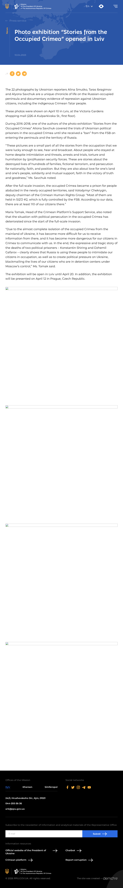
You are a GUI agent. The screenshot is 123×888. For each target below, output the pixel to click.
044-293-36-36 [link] (13, 803)
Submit (97, 834)
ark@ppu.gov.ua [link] (15, 808)
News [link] (7, 30)
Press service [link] (17, 20)
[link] (28, 6)
